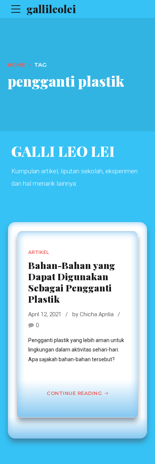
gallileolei (51, 9)
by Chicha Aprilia (93, 314)
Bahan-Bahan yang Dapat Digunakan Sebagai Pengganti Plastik (71, 282)
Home (16, 64)
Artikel (38, 252)
